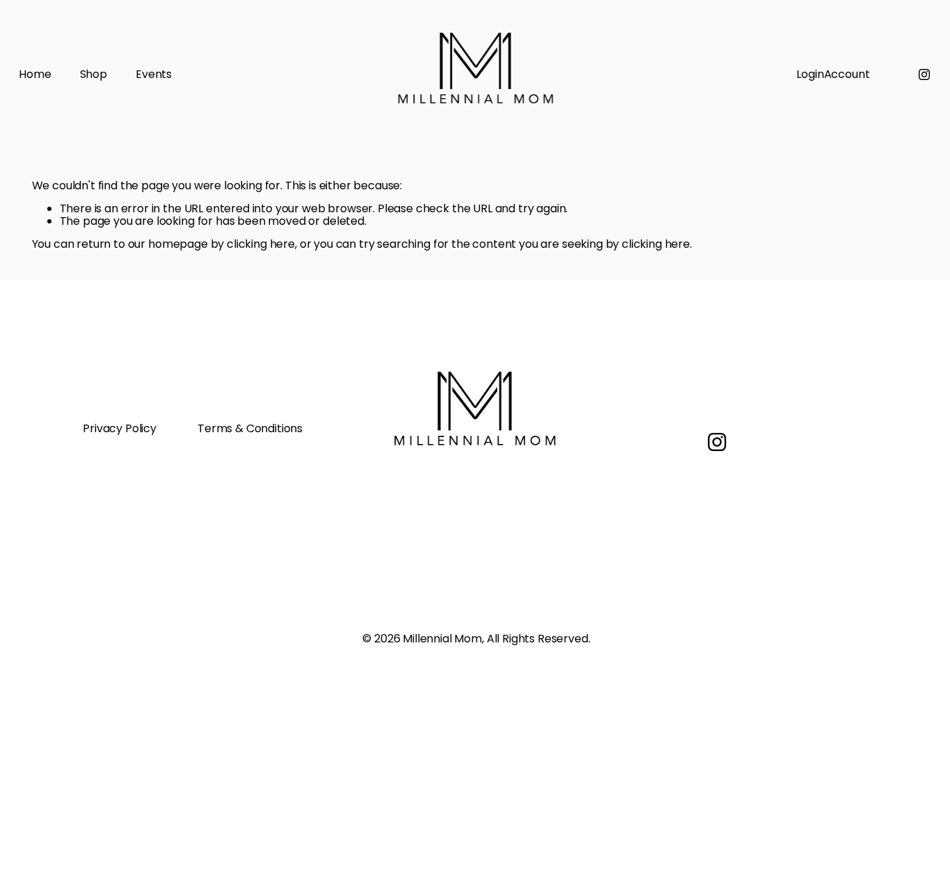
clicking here (261, 244)
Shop (93, 75)
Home (35, 75)
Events (154, 75)
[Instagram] (924, 74)
